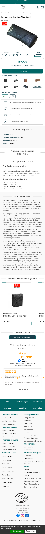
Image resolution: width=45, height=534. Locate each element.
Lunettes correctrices (9, 421)
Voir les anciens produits (22, 337)
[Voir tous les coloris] (37, 86)
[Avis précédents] (1, 377)
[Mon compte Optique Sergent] (38, 7)
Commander (22, 71)
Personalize (30, 531)
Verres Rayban (7, 460)
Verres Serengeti (8, 471)
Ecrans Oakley (7, 482)
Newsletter (37, 402)
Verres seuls (28, 429)
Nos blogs (22, 408)
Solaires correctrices (9, 424)
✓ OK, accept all (17, 531)
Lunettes (27, 456)
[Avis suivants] (43, 377)
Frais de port (28, 475)
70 (13, 96)
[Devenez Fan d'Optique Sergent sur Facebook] (18, 515)
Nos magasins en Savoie (33, 478)
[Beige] (37, 80)
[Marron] (27, 80)
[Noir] (7, 80)
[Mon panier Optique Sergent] (42, 7)
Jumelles (27, 421)
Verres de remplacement (33, 441)
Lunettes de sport (30, 435)
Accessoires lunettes (15, 13)
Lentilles (27, 432)
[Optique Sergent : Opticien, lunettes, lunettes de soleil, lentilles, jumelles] (22, 7)
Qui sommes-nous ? (31, 481)
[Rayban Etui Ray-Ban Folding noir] (16, 303)
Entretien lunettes (30, 438)
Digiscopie (28, 423)
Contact (7, 408)
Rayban (30, 13)
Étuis (24, 13)
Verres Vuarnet (7, 468)
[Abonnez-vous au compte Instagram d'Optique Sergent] (22, 515)
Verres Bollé (6, 475)
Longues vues (29, 418)
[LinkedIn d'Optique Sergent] (27, 515)
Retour (26, 469)
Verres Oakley (7, 456)
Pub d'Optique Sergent (32, 484)
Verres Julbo (6, 464)
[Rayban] (17, 286)
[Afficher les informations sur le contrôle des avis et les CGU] (34, 363)
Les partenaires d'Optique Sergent (33, 463)
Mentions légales (22, 402)
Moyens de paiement (32, 472)
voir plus (17, 378)
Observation (28, 459)
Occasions (28, 450)
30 (5, 96)
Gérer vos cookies (30, 487)
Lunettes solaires (8, 418)
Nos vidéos (37, 408)
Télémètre (28, 426)
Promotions (29, 444)
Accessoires (4, 13)
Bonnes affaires (29, 447)
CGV (7, 402)
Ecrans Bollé (6, 486)
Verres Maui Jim (7, 479)
